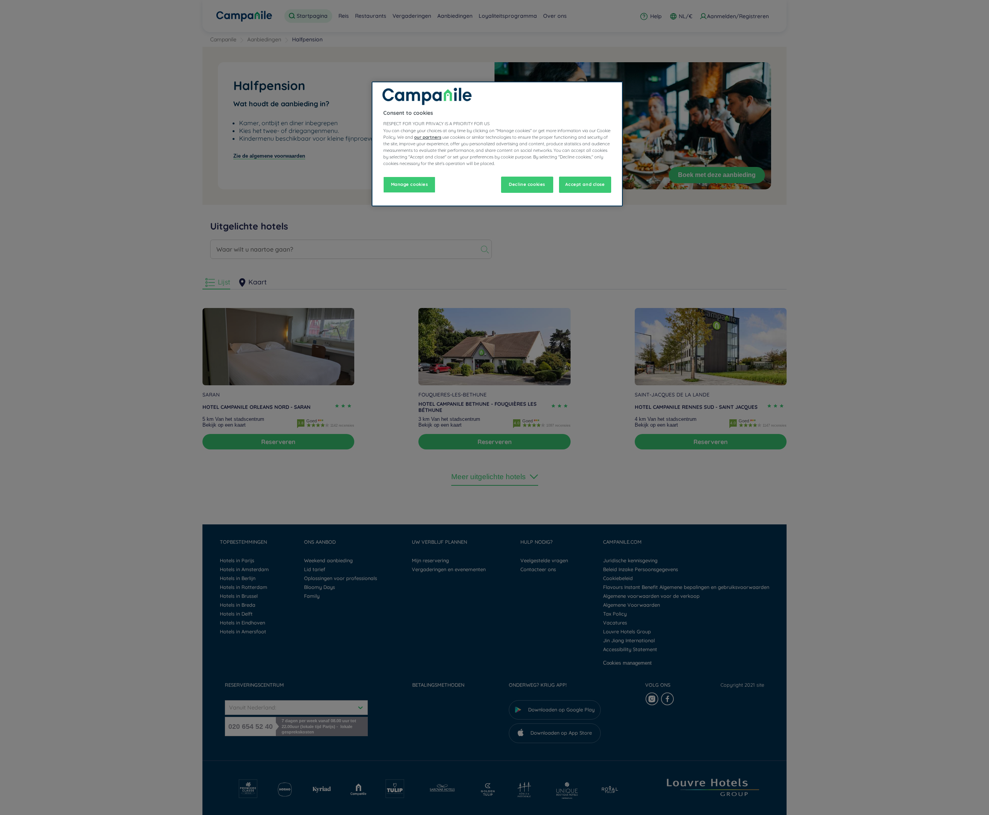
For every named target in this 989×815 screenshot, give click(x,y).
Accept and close (585, 184)
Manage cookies (409, 184)
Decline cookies (527, 184)
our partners (427, 137)
